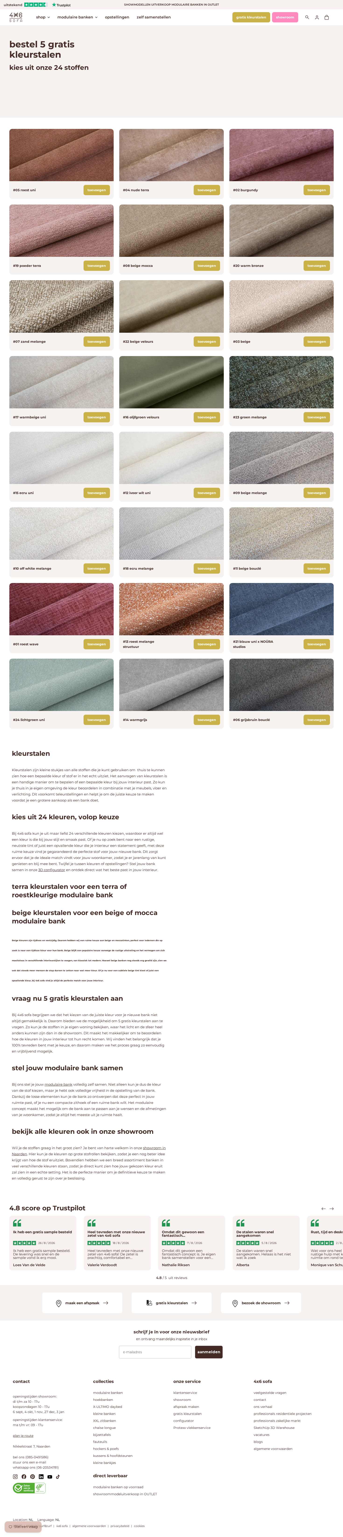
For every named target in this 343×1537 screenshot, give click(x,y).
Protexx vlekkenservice (191, 1428)
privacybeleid (120, 1526)
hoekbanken (103, 1400)
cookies (139, 1526)
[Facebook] (23, 1476)
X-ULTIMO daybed (107, 1407)
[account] (319, 17)
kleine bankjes (104, 1463)
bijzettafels (102, 1435)
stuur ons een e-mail (29, 1462)
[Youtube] (49, 1476)
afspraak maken (186, 1407)
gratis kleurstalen (251, 17)
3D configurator (51, 870)
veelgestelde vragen (270, 1393)
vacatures (262, 1435)
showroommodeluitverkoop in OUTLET (125, 1494)
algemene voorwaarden (273, 1449)
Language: (46, 1520)
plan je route (23, 1436)
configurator (183, 1421)
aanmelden (208, 1352)
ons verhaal (263, 1407)
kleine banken (104, 1414)
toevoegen (97, 190)
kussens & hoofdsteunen (113, 1456)
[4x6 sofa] (15, 17)
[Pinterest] (32, 1476)
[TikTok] (58, 1476)
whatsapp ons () (36, 1467)
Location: (21, 1520)
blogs (258, 1442)
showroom (285, 17)
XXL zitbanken (104, 1421)
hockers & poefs (106, 1449)
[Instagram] (15, 1476)
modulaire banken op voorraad (118, 1487)
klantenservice (185, 1393)
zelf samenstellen (154, 17)
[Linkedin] (41, 1476)
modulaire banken (75, 17)
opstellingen (117, 17)
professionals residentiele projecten (283, 1414)
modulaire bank (58, 1084)
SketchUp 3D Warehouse (274, 1428)
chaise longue (104, 1428)
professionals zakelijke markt (277, 1421)
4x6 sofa (62, 1526)
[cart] (329, 17)
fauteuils (100, 1442)
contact (260, 1400)
